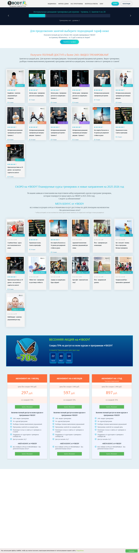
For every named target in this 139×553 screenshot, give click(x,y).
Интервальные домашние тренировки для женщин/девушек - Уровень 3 (79, 132)
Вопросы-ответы (91, 4)
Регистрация (126, 3)
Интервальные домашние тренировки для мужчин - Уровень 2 (15, 132)
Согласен (131, 551)
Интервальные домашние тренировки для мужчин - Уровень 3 (58, 132)
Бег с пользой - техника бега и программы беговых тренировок (122, 245)
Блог (101, 4)
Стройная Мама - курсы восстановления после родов (14, 245)
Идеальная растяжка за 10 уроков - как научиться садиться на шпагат (15, 169)
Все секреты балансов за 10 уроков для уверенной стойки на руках (101, 132)
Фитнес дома (63, 4)
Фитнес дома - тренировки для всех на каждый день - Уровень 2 (58, 95)
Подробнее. (80, 550)
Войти (115, 3)
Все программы (77, 4)
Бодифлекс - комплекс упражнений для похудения (14, 95)
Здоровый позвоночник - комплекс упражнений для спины (80, 245)
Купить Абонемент (27, 407)
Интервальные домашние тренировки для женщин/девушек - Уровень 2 (36, 132)
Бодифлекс (52, 4)
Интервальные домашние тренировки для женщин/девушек (123, 95)
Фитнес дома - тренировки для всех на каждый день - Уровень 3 (80, 95)
